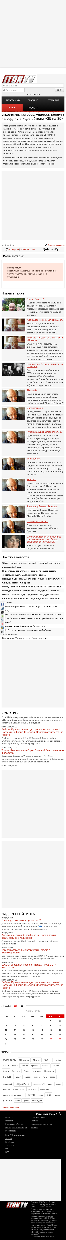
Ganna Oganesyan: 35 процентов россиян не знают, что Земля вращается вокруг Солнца (44, 539)
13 (33, 1029)
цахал (26, 1100)
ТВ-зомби (32, 390)
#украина (16, 1071)
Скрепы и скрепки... (37, 521)
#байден (47, 1060)
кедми (58, 1084)
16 (60, 1029)
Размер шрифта (44, 1113)
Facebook (9, 1142)
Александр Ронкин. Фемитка (42, 506)
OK (6, 1148)
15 (51, 1029)
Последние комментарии (16, 1127)
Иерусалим (49, 1071)
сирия (40, 1095)
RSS (7, 1152)
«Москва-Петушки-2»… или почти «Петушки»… (45, 338)
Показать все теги (10, 1106)
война (37, 1076)
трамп (57, 1095)
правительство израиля (13, 1095)
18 (15, 1034)
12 (24, 1029)
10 (6, 1029)
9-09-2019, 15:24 (27, 249)
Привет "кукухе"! (35, 299)
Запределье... (34, 458)
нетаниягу (44, 1089)
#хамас (27, 1071)
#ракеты (35, 1065)
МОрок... (31, 479)
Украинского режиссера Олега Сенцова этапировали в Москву (29, 608)
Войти (59, 89)
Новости (9, 1120)
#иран (15, 1065)
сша (49, 1094)
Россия (7, 1076)
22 (51, 1034)
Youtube (8, 1138)
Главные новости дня (33, 101)
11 (15, 1029)
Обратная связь (38, 1117)
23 (60, 1034)
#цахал (37, 1070)
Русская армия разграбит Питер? (44, 432)
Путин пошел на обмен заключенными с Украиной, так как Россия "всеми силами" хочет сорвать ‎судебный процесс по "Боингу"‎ (32, 618)
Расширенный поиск (14, 1124)
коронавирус (18, 1089)
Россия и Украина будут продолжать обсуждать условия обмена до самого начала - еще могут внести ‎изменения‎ (31, 596)
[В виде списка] (21, 1005)
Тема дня (53, 100)
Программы (13, 100)
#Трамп (36, 1059)
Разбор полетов (12, 108)
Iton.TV (16, 1204)
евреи (52, 1076)
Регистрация (33, 94)
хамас (17, 1100)
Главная (9, 1117)
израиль (22, 1083)
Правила (34, 1120)
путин (31, 1094)
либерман (32, 1089)
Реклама (34, 1127)
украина (7, 1100)
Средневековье (35, 408)
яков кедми (37, 1100)
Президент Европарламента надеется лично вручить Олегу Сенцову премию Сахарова (32, 580)
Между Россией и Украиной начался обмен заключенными (32, 586)
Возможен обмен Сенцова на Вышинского (23, 626)
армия (18, 1076)
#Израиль (9, 1060)
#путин (25, 1065)
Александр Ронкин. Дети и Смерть (45, 320)
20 (33, 1034)
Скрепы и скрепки (56, 245)
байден (28, 1076)
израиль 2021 (39, 1084)
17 (6, 1034)
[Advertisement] (33, 33)
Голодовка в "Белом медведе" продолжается (25, 637)
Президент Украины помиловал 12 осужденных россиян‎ (30, 590)
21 (42, 1034)
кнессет (6, 1089)
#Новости (24, 1059)
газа (45, 1076)
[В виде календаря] (16, 1005)
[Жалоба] (44, 249)
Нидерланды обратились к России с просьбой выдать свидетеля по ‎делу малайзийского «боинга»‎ (29, 572)
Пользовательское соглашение (42, 1236)
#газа (6, 1065)
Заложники (7, 602)
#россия (45, 1065)
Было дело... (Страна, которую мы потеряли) (45, 365)
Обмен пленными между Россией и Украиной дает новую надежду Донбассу (31, 564)
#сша (6, 1070)
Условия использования (41, 1124)
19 (24, 1034)
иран (50, 1084)
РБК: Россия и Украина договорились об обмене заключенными (26, 632)
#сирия (55, 1065)
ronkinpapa (14, 249)
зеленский (7, 1084)
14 (42, 1029)
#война (57, 1060)
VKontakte (9, 1145)
